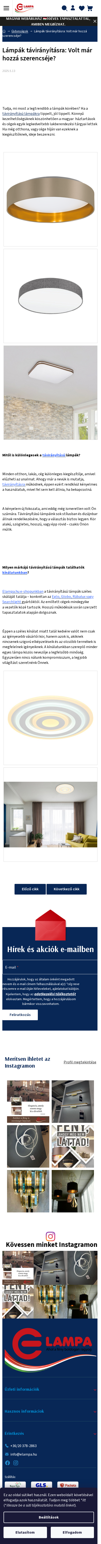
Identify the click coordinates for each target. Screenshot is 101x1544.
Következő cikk (66, 889)
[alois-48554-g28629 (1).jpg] (50, 814)
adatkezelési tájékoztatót (55, 994)
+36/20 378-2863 (23, 1445)
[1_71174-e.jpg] (50, 392)
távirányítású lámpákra (21, 113)
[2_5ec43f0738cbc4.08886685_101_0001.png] (50, 198)
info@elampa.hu (23, 1454)
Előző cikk (30, 889)
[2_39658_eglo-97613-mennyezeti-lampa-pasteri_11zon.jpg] (50, 284)
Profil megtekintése (80, 1062)
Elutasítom (25, 1532)
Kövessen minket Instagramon (51, 1245)
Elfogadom (72, 1532)
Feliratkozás (20, 1014)
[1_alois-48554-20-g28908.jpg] (50, 717)
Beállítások (49, 1517)
